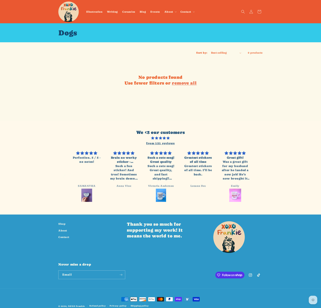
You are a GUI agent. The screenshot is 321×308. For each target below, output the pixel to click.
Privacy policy (118, 306)
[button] (170, 11)
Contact (63, 237)
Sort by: (201, 52)
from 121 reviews (160, 143)
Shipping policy (140, 306)
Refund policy (97, 306)
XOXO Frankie (76, 306)
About (62, 230)
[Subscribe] (121, 274)
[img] (160, 138)
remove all (184, 82)
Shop (61, 223)
